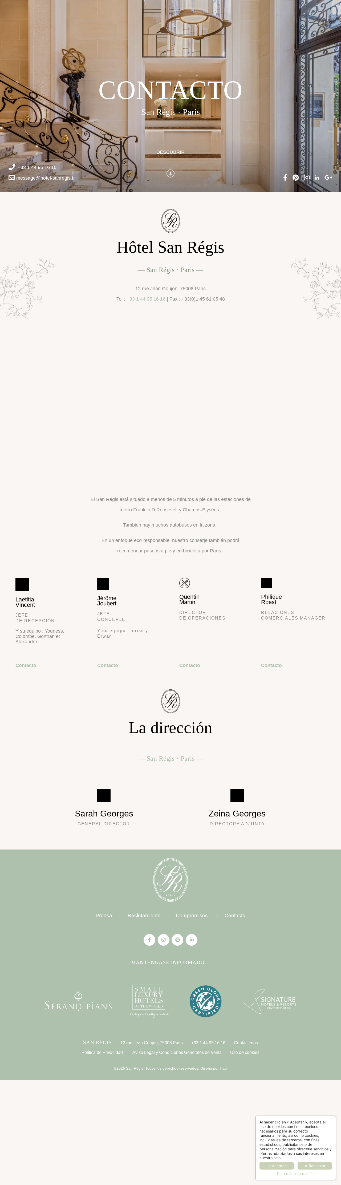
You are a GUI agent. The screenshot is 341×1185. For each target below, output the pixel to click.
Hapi (223, 1068)
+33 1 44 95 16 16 (37, 167)
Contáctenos (246, 1043)
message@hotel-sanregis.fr (45, 178)
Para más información (296, 1173)
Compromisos (192, 915)
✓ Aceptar (277, 1165)
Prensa (104, 915)
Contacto (25, 665)
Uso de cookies (244, 1052)
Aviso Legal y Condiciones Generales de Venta (177, 1052)
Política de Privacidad (102, 1052)
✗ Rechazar (315, 1165)
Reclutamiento (144, 915)
